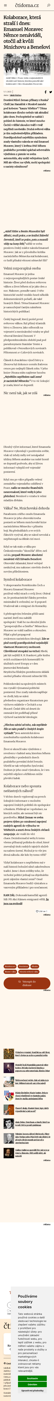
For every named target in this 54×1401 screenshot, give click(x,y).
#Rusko (35, 966)
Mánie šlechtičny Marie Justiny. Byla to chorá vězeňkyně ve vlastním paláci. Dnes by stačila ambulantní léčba (31, 1096)
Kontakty (7, 1393)
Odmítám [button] (32, 1384)
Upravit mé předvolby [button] (32, 1390)
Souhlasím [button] (32, 1378)
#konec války (10, 972)
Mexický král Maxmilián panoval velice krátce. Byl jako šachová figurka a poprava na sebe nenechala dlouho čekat (32, 1068)
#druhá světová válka (29, 972)
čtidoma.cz (27, 5)
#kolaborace (10, 966)
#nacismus (23, 966)
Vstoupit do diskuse (29, 983)
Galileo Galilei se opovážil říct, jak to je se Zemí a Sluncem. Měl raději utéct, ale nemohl (32, 1153)
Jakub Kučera (15, 95)
